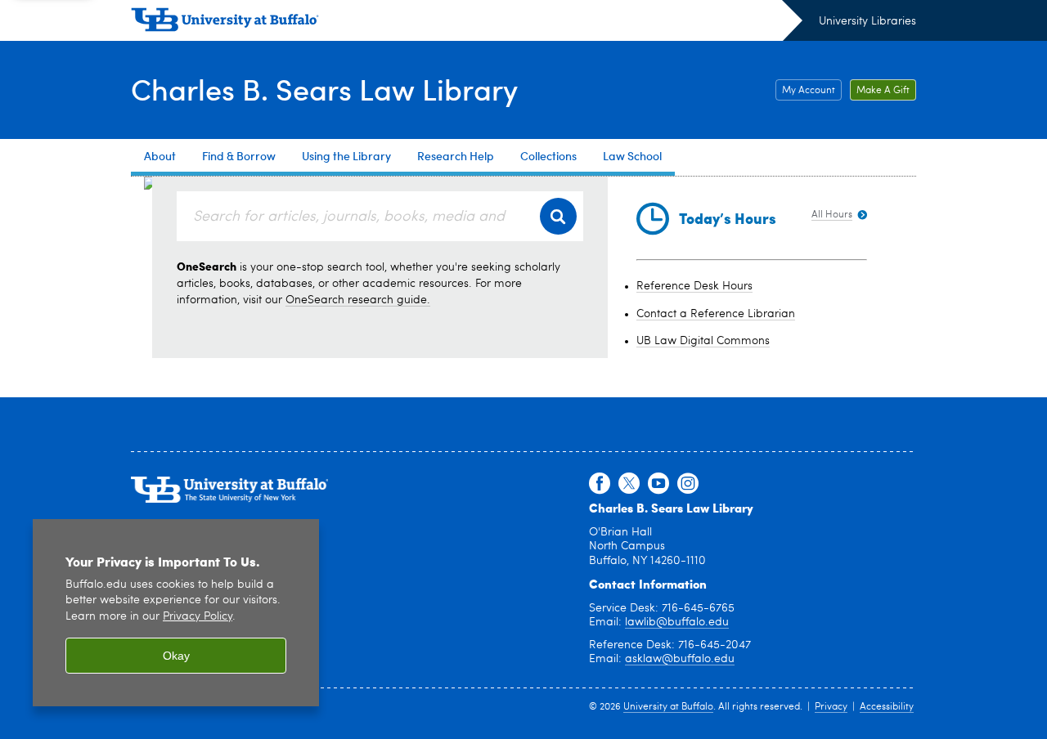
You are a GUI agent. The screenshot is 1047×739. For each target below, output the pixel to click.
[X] (629, 484)
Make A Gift (883, 91)
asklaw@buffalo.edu (680, 659)
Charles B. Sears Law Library (324, 89)
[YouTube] (658, 484)
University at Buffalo (668, 707)
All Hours (831, 215)
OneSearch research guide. (357, 300)
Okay (176, 655)
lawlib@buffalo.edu (677, 622)
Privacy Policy (197, 617)
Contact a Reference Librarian (715, 314)
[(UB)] (466, 23)
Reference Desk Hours (694, 286)
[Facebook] (599, 484)
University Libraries (867, 21)
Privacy (831, 707)
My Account (808, 91)
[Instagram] (688, 484)
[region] (176, 612)
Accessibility (887, 707)
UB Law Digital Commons (703, 341)
